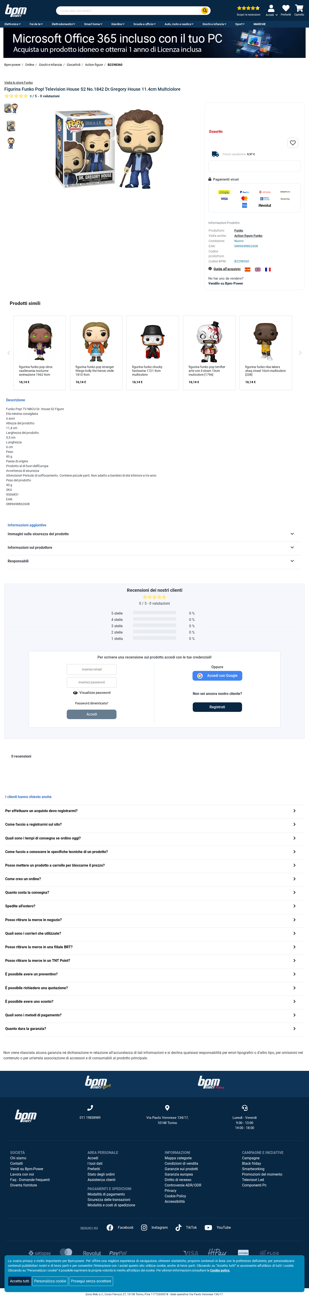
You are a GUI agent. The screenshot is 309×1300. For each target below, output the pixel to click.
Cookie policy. (220, 1270)
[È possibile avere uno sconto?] (294, 1002)
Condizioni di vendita (181, 1163)
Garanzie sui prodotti (181, 1169)
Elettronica (11, 24)
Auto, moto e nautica (178, 24)
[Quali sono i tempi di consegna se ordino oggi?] (294, 839)
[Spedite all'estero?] (294, 906)
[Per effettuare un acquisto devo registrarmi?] (294, 811)
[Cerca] (205, 11)
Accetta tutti (19, 1281)
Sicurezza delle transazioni (109, 1200)
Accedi (93, 1158)
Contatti (16, 1163)
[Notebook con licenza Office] (154, 42)
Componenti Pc (254, 1185)
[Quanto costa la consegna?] (294, 893)
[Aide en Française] (268, 269)
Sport (238, 24)
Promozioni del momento (262, 1174)
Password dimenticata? (91, 703)
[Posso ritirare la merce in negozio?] (294, 920)
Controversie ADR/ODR (183, 1185)
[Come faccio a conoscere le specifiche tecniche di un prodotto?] (294, 852)
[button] (8, 353)
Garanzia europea (179, 1174)
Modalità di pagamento (106, 1194)
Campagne (250, 1158)
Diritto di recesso (178, 1180)
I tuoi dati (95, 1163)
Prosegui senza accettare (91, 1281)
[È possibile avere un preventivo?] (294, 974)
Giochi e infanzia (213, 24)
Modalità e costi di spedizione (111, 1205)
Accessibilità (175, 1201)
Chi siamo (18, 1158)
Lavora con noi (22, 1174)
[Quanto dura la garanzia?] (294, 1029)
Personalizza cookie (50, 1281)
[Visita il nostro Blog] (98, 1082)
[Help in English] (258, 269)
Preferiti (94, 1169)
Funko (238, 230)
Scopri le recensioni (248, 14)
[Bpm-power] (16, 10)
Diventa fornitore (23, 1185)
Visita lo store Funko (18, 82)
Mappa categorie (178, 1158)
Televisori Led (253, 1180)
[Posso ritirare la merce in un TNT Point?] (294, 961)
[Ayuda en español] (247, 269)
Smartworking (253, 1169)
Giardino (116, 24)
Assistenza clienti (101, 1180)
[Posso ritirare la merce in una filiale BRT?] (294, 947)
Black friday (251, 1163)
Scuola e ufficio (143, 24)
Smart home (92, 24)
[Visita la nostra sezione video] (211, 1082)
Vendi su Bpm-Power (26, 1169)
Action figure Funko (248, 236)
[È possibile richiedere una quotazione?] (294, 988)
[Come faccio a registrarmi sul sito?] (294, 825)
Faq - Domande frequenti (30, 1180)
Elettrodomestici (62, 24)
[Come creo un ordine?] (294, 879)
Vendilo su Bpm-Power (225, 283)
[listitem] (39, 353)
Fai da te (35, 24)
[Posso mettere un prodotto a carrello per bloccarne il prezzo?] (294, 866)
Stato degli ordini (101, 1174)
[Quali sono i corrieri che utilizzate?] (294, 934)
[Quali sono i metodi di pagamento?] (294, 1015)
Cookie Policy (175, 1196)
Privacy (170, 1190)
